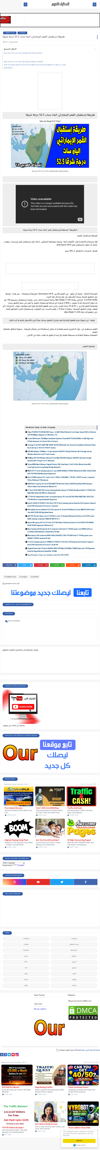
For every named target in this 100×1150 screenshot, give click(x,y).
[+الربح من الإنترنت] (79, 1054)
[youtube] (38, 882)
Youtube (26, 950)
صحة (26, 980)
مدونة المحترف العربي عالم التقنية (88, 1050)
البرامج (74, 956)
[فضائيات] (40, 1054)
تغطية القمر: (8, 68)
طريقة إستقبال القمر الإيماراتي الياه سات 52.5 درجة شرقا (23, 53)
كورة (26, 974)
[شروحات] (17, 1058)
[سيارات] (36, 1054)
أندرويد (74, 962)
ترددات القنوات (10, 33)
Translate (20, 866)
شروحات (22, 33)
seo (26, 968)
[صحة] (32, 1054)
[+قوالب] (87, 1054)
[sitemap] (1, 1054)
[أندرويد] (21, 1058)
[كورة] (28, 1054)
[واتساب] (21, 1054)
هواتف (74, 980)
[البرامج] (29, 1058)
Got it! (79, 1141)
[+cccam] (60, 1054)
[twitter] (62, 882)
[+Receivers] (63, 1054)
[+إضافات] (91, 1054)
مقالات (26, 944)
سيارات (74, 985)
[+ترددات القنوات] (48, 1054)
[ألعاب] (25, 1058)
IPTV (26, 962)
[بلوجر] (83, 1054)
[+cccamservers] (52, 1054)
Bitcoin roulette (40, 1009)
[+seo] (95, 1054)
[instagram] (14, 882)
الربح (26, 956)
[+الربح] (75, 1054)
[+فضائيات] (44, 1054)
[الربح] (71, 1054)
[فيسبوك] (24, 1054)
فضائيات (35, 577)
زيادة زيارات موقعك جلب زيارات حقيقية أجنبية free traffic (48, 555)
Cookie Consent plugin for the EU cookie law (79, 1145)
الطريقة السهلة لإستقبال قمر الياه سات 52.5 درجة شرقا (24, 62)
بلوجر (26, 985)
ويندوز (74, 968)
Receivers (74, 950)
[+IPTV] (56, 1054)
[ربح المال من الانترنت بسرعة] (67, 1054)
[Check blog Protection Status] (83, 1020)
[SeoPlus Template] (57, 1050)
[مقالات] (13, 1058)
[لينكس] (9, 1058)
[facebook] (86, 882)
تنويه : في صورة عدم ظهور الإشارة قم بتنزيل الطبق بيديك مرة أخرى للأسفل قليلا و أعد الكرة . (35, 65)
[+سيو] (1, 1058)
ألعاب (74, 974)
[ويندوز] (5, 1058)
